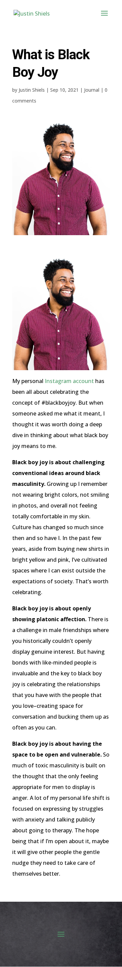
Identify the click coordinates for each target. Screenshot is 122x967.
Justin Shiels (32, 90)
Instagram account (69, 381)
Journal (91, 90)
